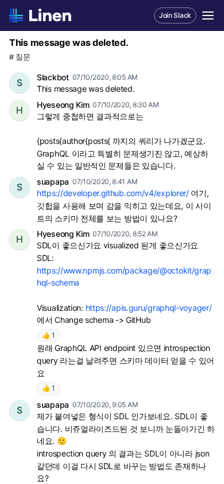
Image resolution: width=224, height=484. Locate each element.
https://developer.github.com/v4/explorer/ (113, 193)
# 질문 (19, 57)
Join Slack (175, 15)
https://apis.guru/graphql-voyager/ (149, 308)
